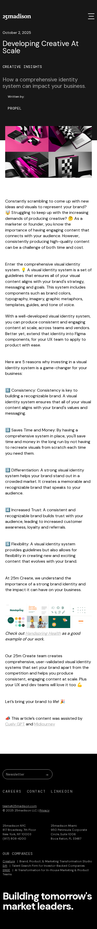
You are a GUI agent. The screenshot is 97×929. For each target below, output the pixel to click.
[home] (17, 17)
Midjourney (44, 724)
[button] (91, 16)
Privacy (44, 810)
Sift (5, 866)
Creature (9, 861)
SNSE (6, 870)
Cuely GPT (15, 724)
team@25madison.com (20, 806)
